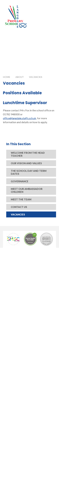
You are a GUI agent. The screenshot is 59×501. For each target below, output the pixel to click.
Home (6, 77)
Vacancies (35, 77)
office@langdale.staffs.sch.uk (19, 118)
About (19, 77)
